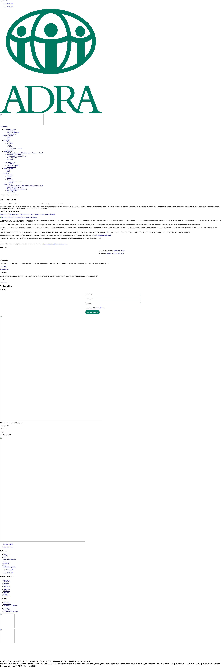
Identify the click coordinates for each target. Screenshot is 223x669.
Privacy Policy (100, 307)
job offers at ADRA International (115, 253)
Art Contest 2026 (8, 3)
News (8, 139)
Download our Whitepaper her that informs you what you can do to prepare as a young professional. (27, 214)
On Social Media (11, 134)
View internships (4, 269)
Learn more (3, 266)
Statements (10, 142)
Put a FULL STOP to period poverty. (17, 156)
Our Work (6, 140)
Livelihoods (10, 150)
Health (9, 145)
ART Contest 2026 (12, 157)
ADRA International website (103, 235)
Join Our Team (11, 159)
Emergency (10, 143)
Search (2, 195)
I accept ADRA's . (95, 307)
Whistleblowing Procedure (10, 605)
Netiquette (6, 602)
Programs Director (119, 250)
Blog (8, 137)
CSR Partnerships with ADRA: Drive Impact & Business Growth (25, 153)
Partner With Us (7, 151)
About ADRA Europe (9, 129)
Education (10, 146)
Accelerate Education (16, 148)
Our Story (6, 556)
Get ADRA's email (92, 312)
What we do (6, 586)
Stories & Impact (8, 135)
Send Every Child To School (15, 154)
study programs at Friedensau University (55, 244)
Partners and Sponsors (13, 132)
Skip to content (4, 0)
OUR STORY (11, 131)
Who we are (6, 554)
